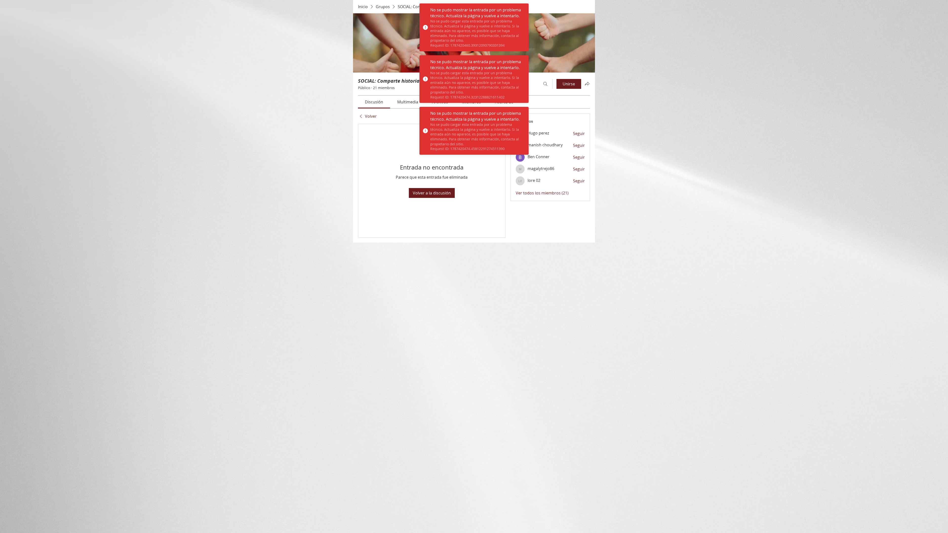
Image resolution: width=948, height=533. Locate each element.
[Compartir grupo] (587, 84)
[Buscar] (545, 84)
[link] (374, 102)
